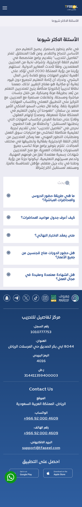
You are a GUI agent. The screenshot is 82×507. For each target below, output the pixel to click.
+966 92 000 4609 (41, 418)
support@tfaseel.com (41, 448)
